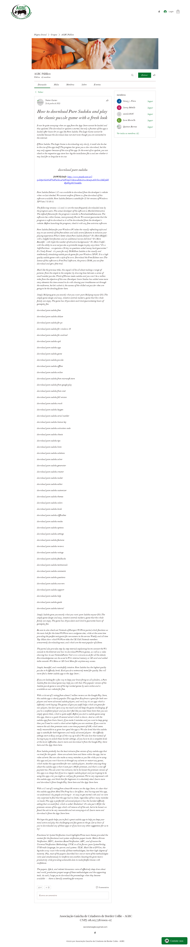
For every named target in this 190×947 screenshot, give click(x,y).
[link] (42, 84)
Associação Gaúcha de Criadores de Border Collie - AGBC (95, 916)
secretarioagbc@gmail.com (95, 927)
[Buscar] (132, 75)
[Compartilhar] (107, 100)
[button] (178, 11)
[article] (73, 499)
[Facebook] (159, 11)
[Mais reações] (47, 887)
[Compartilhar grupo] (154, 75)
